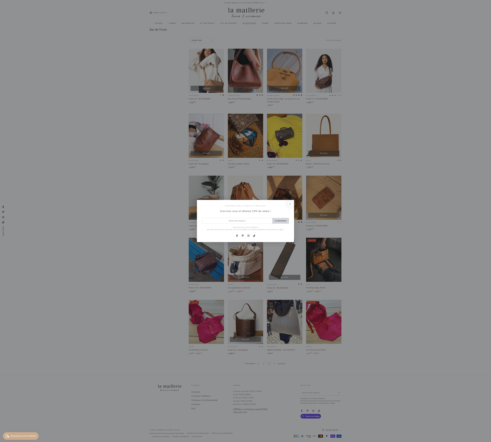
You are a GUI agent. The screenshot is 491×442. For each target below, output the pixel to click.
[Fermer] (290, 204)
